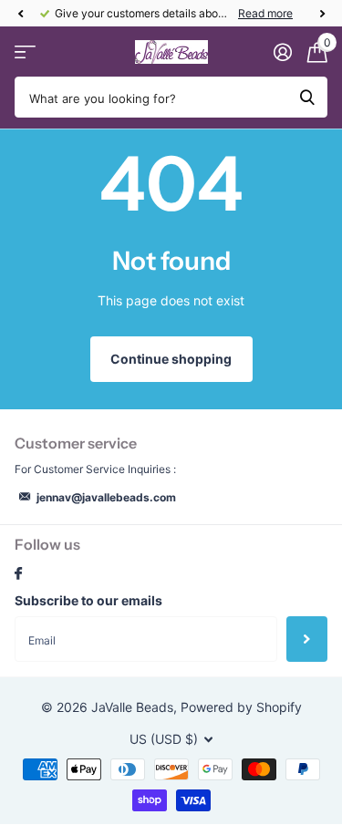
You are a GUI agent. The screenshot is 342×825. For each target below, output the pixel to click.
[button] (20, 14)
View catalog (25, 52)
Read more (265, 13)
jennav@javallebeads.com (106, 497)
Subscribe (306, 639)
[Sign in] (282, 52)
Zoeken (307, 97)
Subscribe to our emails (88, 600)
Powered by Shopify (241, 707)
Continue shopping (171, 358)
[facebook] (18, 574)
